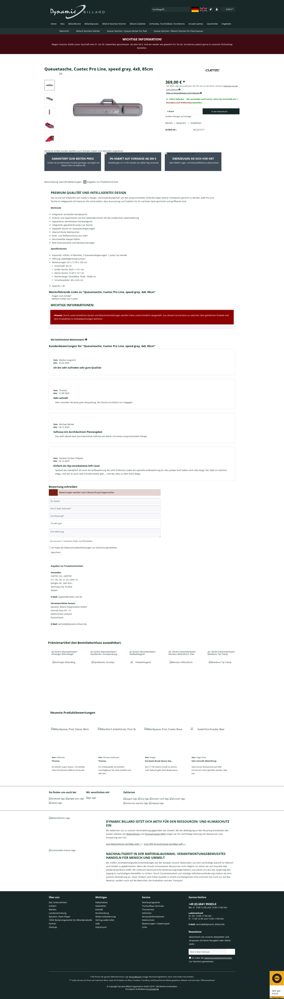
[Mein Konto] (216, 9)
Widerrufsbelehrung (105, 916)
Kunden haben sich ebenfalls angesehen (103, 151)
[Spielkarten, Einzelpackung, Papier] (103, 672)
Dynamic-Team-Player (59, 916)
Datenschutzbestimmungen (78, 547)
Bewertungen (276, 997)
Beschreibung (51, 181)
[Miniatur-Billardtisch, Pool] (181, 672)
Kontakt (99, 909)
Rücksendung (102, 913)
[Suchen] (187, 9)
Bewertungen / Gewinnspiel (156, 923)
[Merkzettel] (210, 9)
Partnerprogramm (151, 902)
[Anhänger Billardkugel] (64, 672)
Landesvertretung (57, 913)
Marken (52, 909)
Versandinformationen (153, 916)
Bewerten (181, 123)
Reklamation (101, 902)
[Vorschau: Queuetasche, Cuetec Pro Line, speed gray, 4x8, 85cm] (49, 85)
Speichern (56, 552)
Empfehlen (195, 123)
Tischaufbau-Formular (153, 906)
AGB (97, 923)
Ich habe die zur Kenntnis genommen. (84, 547)
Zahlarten (147, 913)
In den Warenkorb (219, 111)
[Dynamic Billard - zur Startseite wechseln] (77, 12)
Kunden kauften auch (71, 151)
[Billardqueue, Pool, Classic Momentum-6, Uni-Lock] (70, 739)
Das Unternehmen (58, 902)
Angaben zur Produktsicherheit (102, 181)
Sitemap (53, 927)
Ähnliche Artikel (52, 151)
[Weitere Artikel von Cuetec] (212, 72)
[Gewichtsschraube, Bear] (210, 739)
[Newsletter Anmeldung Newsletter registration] (230, 952)
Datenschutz (148, 920)
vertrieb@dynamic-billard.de (210, 924)
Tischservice (148, 909)
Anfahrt (52, 906)
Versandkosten (135, 976)
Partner (52, 923)
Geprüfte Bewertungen (72, 181)
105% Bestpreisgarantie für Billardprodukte (70, 920)
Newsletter (100, 906)
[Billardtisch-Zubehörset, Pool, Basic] (117, 739)
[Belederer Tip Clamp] (220, 672)
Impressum (101, 927)
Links (144, 927)
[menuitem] (170, 9)
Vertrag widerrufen (104, 920)
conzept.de (154, 989)
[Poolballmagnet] (142, 672)
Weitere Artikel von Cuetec (64, 298)
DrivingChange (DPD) (155, 834)
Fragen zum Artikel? (61, 296)
